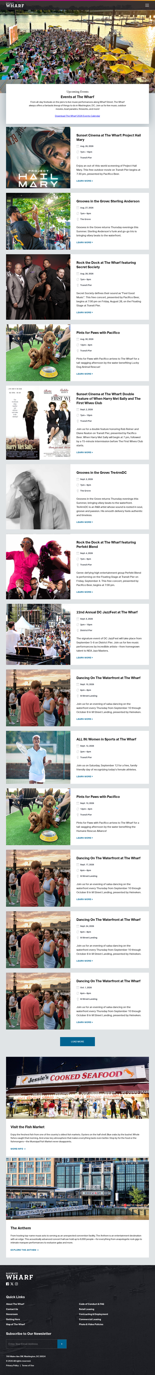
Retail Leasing (86, 1309)
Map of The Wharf (15, 1324)
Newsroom (12, 1314)
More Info (17, 1148)
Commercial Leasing (90, 1319)
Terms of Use (28, 1365)
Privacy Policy (12, 1365)
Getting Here (13, 1319)
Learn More (83, 181)
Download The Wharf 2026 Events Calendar (77, 115)
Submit (61, 1344)
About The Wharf (15, 1304)
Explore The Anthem (24, 1250)
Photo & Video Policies (91, 1324)
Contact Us (12, 1309)
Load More (77, 1041)
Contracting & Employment (93, 1314)
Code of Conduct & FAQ (91, 1304)
